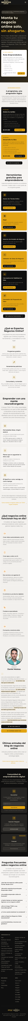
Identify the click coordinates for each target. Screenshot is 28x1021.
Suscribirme (14, 807)
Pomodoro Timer (5, 946)
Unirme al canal (14, 829)
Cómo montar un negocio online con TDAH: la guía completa (13, 503)
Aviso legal (17, 997)
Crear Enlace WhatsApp (6, 948)
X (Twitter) (17, 992)
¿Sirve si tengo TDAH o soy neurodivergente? (9, 907)
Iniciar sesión (18, 980)
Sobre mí (17, 983)
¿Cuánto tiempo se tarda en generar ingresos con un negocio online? (12, 901)
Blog (2, 987)
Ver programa (18, 130)
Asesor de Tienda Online (20, 970)
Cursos (2, 983)
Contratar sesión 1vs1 (15, 731)
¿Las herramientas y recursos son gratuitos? (11, 922)
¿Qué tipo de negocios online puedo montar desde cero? (12, 883)
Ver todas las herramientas (13, 316)
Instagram (17, 990)
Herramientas (4, 985)
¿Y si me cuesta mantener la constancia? (13, 912)
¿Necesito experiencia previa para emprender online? (11, 889)
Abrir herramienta (8, 207)
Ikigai (2, 937)
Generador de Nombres (6, 950)
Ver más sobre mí (15, 726)
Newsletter (17, 994)
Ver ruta (20, 73)
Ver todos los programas (13, 163)
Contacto (17, 985)
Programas (3, 980)
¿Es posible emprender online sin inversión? (11, 895)
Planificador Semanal (6, 939)
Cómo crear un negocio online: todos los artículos (13, 762)
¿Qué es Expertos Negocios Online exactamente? (11, 917)
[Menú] (25, 2)
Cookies (17, 1001)
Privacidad (17, 999)
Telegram (17, 987)
